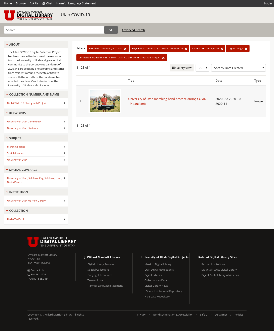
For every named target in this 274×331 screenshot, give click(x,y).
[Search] (111, 30)
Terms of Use (95, 280)
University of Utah (17, 159)
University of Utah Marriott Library (26, 200)
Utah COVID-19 (75, 14)
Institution (18, 192)
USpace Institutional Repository (163, 291)
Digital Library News (156, 285)
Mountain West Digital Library (219, 269)
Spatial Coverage (23, 170)
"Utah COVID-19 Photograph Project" (120, 57)
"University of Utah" (106, 48)
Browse (21, 3)
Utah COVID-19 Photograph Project (26, 103)
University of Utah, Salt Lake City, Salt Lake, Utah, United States (34, 180)
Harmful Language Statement (76, 3)
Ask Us (34, 3)
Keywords (17, 113)
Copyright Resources (99, 275)
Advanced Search (133, 30)
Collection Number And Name (34, 94)
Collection (18, 211)
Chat (48, 3)
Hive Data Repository (157, 296)
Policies (238, 314)
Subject (15, 138)
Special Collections (98, 269)
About (14, 44)
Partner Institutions (213, 264)
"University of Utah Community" (158, 48)
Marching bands (16, 146)
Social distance (15, 153)
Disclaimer (221, 314)
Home (8, 3)
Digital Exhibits (153, 275)
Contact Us (37, 270)
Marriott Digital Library (158, 264)
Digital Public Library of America (220, 275)
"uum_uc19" (206, 48)
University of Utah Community (24, 121)
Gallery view (183, 68)
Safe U (203, 314)
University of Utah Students (22, 128)
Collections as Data (155, 280)
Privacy (141, 314)
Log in (268, 3)
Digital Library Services (100, 264)
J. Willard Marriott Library (42, 255)
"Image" (236, 48)
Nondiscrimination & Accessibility (173, 314)
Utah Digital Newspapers (159, 269)
